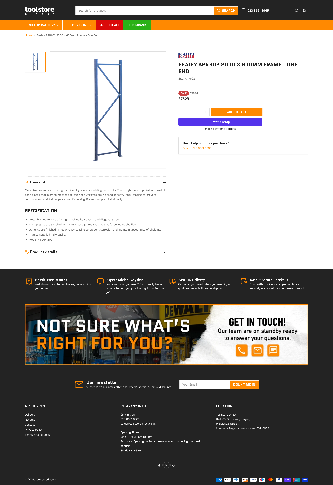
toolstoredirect (44, 480)
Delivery (30, 415)
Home (28, 35)
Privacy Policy (34, 430)
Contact (30, 425)
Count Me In (244, 384)
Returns (30, 420)
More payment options (220, 129)
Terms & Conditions (37, 435)
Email (186, 148)
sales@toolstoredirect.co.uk (138, 424)
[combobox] (156, 10)
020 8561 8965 (258, 10)
